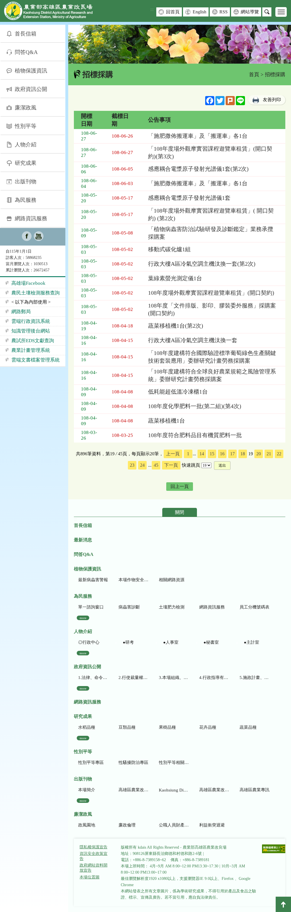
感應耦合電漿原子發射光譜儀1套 (189, 198)
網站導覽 (250, 11)
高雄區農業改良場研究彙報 (133, 790)
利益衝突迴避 (212, 825)
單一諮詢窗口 (91, 607)
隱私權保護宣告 (93, 847)
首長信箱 (25, 34)
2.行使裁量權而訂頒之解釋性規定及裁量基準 (133, 677)
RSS (223, 11)
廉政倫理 (127, 825)
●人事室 (168, 642)
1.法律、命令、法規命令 (93, 677)
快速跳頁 (191, 465)
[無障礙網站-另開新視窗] (274, 849)
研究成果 (25, 163)
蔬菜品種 (248, 727)
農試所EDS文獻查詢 (32, 340)
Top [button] (283, 904)
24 (142, 465)
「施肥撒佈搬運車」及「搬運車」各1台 (198, 136)
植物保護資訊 (31, 71)
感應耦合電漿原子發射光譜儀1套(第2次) (198, 169)
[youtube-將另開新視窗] (39, 236)
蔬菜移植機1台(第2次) (175, 326)
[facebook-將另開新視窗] (27, 236)
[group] (179, 44)
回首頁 (173, 11)
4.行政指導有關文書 (214, 677)
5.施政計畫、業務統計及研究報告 (254, 677)
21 (269, 453)
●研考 (126, 642)
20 (258, 453)
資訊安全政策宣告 (93, 856)
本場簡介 (86, 790)
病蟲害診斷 (129, 607)
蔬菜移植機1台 (166, 420)
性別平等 (25, 126)
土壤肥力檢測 (171, 607)
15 (212, 453)
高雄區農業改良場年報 (214, 790)
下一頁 (171, 465)
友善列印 (272, 99)
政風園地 (86, 825)
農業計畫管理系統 (30, 350)
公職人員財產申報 (174, 825)
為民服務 (25, 200)
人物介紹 (25, 145)
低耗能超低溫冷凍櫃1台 (178, 392)
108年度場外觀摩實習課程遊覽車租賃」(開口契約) (211, 293)
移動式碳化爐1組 (169, 249)
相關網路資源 (171, 579)
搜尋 (266, 11)
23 (132, 465)
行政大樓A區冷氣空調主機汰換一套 (192, 340)
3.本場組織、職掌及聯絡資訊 (174, 677)
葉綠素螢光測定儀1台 (175, 278)
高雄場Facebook (28, 283)
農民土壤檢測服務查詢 (35, 293)
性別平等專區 (91, 762)
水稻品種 (86, 727)
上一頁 (173, 453)
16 (222, 453)
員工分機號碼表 (254, 607)
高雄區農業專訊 (254, 790)
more (83, 618)
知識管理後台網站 (30, 331)
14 (201, 453)
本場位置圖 (89, 877)
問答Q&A (26, 52)
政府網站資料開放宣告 (93, 867)
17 (232, 453)
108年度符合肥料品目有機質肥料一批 (195, 435)
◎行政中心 (88, 642)
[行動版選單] (281, 12)
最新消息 (83, 539)
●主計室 (249, 642)
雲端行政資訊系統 (30, 321)
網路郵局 (21, 311)
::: (152, 9)
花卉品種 (207, 727)
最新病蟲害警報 (93, 579)
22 (279, 453)
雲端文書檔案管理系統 (35, 360)
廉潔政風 (25, 108)
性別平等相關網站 (174, 762)
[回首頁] (52, 12)
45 (156, 465)
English (199, 11)
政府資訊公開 (31, 89)
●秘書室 (209, 642)
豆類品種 (127, 727)
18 (242, 453)
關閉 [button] (179, 512)
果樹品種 (167, 727)
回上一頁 (180, 486)
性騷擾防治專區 (133, 762)
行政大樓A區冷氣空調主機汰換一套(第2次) (201, 264)
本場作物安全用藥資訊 (133, 579)
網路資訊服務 (31, 218)
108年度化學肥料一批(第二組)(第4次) (194, 406)
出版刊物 (25, 181)
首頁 (254, 74)
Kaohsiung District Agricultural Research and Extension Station (174, 790)
